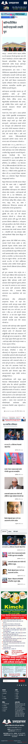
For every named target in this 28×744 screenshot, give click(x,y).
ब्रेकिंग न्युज (5, 691)
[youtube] (21, 685)
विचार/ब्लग (5, 709)
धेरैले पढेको (15, 531)
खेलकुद (17, 697)
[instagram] (23, 685)
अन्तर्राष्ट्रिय (4, 698)
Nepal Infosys (24, 742)
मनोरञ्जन (17, 691)
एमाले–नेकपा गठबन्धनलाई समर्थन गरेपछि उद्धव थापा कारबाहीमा (13, 470)
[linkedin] (25, 685)
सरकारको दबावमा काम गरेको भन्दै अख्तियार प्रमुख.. (16, 563)
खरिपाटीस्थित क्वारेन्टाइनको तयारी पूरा (13, 27)
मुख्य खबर (4, 532)
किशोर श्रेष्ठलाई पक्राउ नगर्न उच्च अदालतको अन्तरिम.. (16, 571)
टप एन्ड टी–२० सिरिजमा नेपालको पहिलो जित (12, 445)
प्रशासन (9, 531)
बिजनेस (17, 693)
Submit (22, 681)
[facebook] (17, 685)
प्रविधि (17, 695)
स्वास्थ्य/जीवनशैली (6, 704)
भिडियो (17, 698)
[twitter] (19, 685)
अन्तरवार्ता (4, 705)
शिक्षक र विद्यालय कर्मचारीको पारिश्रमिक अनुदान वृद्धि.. (15, 580)
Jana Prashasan (11, 740)
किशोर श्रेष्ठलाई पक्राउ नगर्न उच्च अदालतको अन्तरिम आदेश (12, 519)
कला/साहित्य (5, 707)
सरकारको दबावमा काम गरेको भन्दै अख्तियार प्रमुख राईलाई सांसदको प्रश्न (13, 495)
